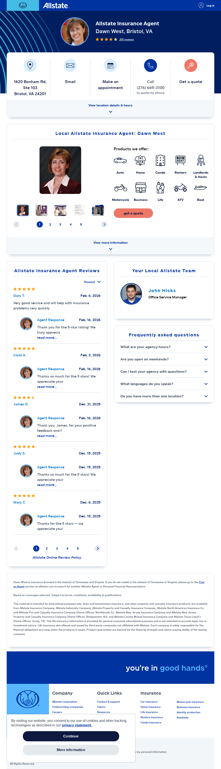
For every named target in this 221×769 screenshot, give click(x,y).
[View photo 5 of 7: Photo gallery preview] (98, 210)
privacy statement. (77, 725)
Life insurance (149, 711)
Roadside (182, 717)
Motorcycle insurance (190, 701)
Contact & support (108, 701)
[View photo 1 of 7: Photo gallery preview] (23, 210)
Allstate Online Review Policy (57, 557)
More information (71, 750)
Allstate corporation (64, 701)
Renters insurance (151, 717)
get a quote (133, 213)
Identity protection (188, 712)
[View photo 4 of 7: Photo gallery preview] (79, 210)
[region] (71, 738)
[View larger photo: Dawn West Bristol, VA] (60, 170)
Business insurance (188, 706)
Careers (57, 711)
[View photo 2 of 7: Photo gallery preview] (42, 210)
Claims (101, 706)
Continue (71, 736)
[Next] (104, 224)
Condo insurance (150, 722)
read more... (47, 337)
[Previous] (16, 224)
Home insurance (150, 706)
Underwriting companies (67, 706)
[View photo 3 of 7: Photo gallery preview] (60, 210)
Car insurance (149, 701)
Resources (103, 711)
